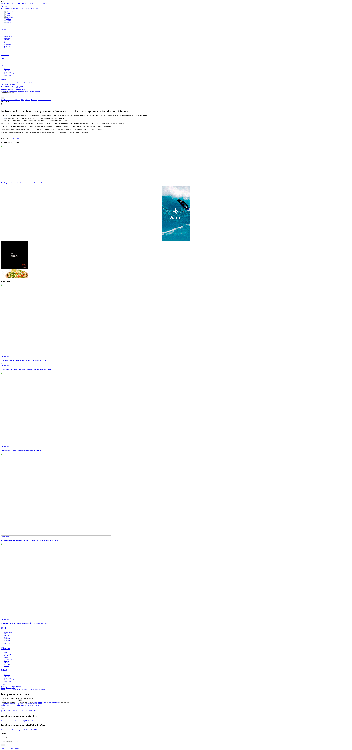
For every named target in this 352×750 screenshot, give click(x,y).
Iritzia (13, 8)
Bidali (20, 700)
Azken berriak (5, 8)
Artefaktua (3, 79)
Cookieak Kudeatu (28, 91)
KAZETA (44, 3)
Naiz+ (6, 41)
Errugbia (6, 661)
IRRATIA (4, 3)
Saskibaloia (7, 654)
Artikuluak (7, 72)
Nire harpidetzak (13, 710)
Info (10, 8)
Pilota (6, 657)
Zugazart (7, 70)
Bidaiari (27, 88)
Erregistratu (17, 748)
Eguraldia (3, 84)
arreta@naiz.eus (16, 721)
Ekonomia (7, 38)
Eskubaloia (7, 656)
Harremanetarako (11, 91)
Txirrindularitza (8, 659)
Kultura (23, 8)
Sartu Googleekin (6, 747)
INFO (2, 6)
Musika (3, 83)
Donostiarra (7, 44)
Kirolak (18, 8)
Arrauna (6, 666)
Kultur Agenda (4, 61)
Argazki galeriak (10, 686)
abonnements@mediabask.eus (20, 730)
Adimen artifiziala (30, 8)
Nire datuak (4, 710)
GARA (22, 3)
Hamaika (23, 89)
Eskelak (8, 84)
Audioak (13, 86)
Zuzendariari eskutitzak (11, 74)
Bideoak (3, 86)
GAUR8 (29, 3)
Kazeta (19, 89)
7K (25, 3)
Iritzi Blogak (8, 75)
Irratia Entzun (8, 88)
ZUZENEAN (8, 689)
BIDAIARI (16, 3)
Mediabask (14, 89)
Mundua (6, 39)
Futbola (6, 652)
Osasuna (33, 83)
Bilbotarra (7, 43)
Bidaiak (7, 83)
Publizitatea (37, 91)
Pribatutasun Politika (40, 702)
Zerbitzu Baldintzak (54, 702)
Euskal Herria (8, 36)
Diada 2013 (16, 139)
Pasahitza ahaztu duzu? (7, 748)
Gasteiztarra (7, 46)
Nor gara (3, 91)
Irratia (2, 88)
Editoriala (7, 69)
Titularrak (20, 710)
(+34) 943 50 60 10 (27, 721)
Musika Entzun (20, 88)
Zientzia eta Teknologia (24, 83)
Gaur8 (9, 89)
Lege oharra (19, 91)
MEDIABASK (36, 3)
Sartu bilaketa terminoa (7, 92)
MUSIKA (10, 3)
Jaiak (37, 8)
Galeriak (8, 86)
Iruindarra (7, 48)
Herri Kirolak (8, 664)
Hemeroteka (19, 86)
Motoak (6, 662)
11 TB (49, 3)
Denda (13, 84)
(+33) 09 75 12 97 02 (36, 730)
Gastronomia (13, 83)
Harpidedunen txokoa (30, 710)
